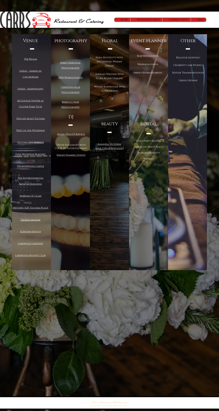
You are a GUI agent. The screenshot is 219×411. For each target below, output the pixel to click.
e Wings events (149, 56)
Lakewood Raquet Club (30, 255)
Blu (139, 56)
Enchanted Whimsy (109, 61)
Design (109, 66)
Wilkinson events (147, 64)
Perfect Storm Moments (148, 72)
